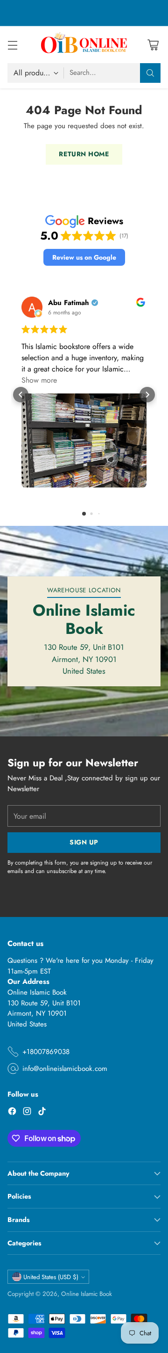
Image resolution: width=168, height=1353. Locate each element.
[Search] (150, 73)
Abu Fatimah (68, 302)
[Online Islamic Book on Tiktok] (42, 1113)
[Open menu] (12, 44)
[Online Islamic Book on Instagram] (27, 1113)
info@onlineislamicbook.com (64, 1068)
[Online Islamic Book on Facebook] (12, 1113)
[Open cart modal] (152, 44)
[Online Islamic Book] (84, 44)
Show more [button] (39, 380)
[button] (84, 257)
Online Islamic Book (86, 1293)
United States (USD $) (50, 1277)
